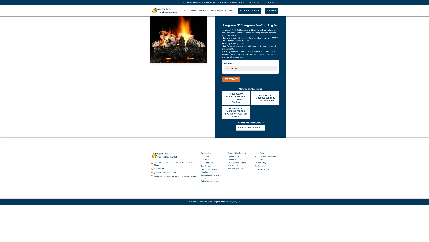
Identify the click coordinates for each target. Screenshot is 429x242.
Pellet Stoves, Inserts (209, 181)
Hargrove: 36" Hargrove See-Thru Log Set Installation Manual (236, 113)
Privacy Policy (260, 163)
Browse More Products (250, 128)
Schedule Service (262, 169)
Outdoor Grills (233, 156)
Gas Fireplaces (207, 163)
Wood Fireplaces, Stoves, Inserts (211, 176)
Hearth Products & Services (195, 11)
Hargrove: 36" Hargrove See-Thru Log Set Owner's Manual (236, 98)
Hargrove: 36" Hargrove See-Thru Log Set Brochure (265, 98)
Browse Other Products (237, 153)
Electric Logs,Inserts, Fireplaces (209, 170)
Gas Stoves (205, 166)
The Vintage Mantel (235, 169)
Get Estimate (231, 79)
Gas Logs (205, 156)
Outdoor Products (235, 160)
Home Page (259, 153)
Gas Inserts (205, 160)
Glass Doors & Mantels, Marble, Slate (237, 164)
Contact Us (259, 160)
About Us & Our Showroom (265, 156)
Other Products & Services (221, 11)
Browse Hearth (207, 153)
